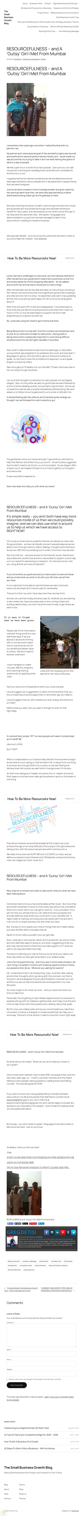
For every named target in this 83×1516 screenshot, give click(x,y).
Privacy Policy (43, 12)
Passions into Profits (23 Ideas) (66, 8)
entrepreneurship (26, 1265)
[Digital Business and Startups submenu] (78, 3)
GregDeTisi (17, 59)
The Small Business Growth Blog (8, 17)
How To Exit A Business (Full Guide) (21, 1441)
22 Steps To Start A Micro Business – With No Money (29, 1448)
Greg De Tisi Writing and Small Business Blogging (51, 1239)
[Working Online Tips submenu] (56, 31)
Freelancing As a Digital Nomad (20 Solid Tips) (26, 1428)
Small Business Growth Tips (67, 17)
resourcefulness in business (58, 1265)
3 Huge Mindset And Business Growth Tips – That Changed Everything (21, 1289)
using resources (28, 1270)
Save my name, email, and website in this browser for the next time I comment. (35, 1379)
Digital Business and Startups (65, 3)
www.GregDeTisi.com (17, 1099)
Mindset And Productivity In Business (36, 8)
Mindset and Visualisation (31, 59)
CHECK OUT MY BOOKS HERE (20, 1162)
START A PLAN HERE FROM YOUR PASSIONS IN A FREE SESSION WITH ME (40, 1157)
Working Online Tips (47, 31)
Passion (43, 59)
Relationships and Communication (65, 12)
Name (9, 1350)
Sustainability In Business (37, 26)
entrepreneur (12, 1265)
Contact (47, 3)
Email (9, 1359)
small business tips (14, 1270)
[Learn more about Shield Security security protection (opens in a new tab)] (3, 1512)
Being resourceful (14, 1261)
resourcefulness (40, 1265)
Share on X (70, 258)
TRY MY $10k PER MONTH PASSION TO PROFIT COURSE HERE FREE (38, 1167)
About (25, 3)
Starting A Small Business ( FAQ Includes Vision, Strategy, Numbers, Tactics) (48, 22)
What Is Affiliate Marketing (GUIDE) (64, 26)
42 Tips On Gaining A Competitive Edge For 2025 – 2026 (31, 1435)
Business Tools (36, 3)
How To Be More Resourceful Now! (31, 258)
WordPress (75, 1511)
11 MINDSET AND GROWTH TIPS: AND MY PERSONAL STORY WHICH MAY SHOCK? (57, 1289)
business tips (43, 1261)
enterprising (68, 1261)
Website (9, 1369)
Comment (10, 1323)
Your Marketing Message (69, 31)
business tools (56, 1261)
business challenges (29, 1261)
